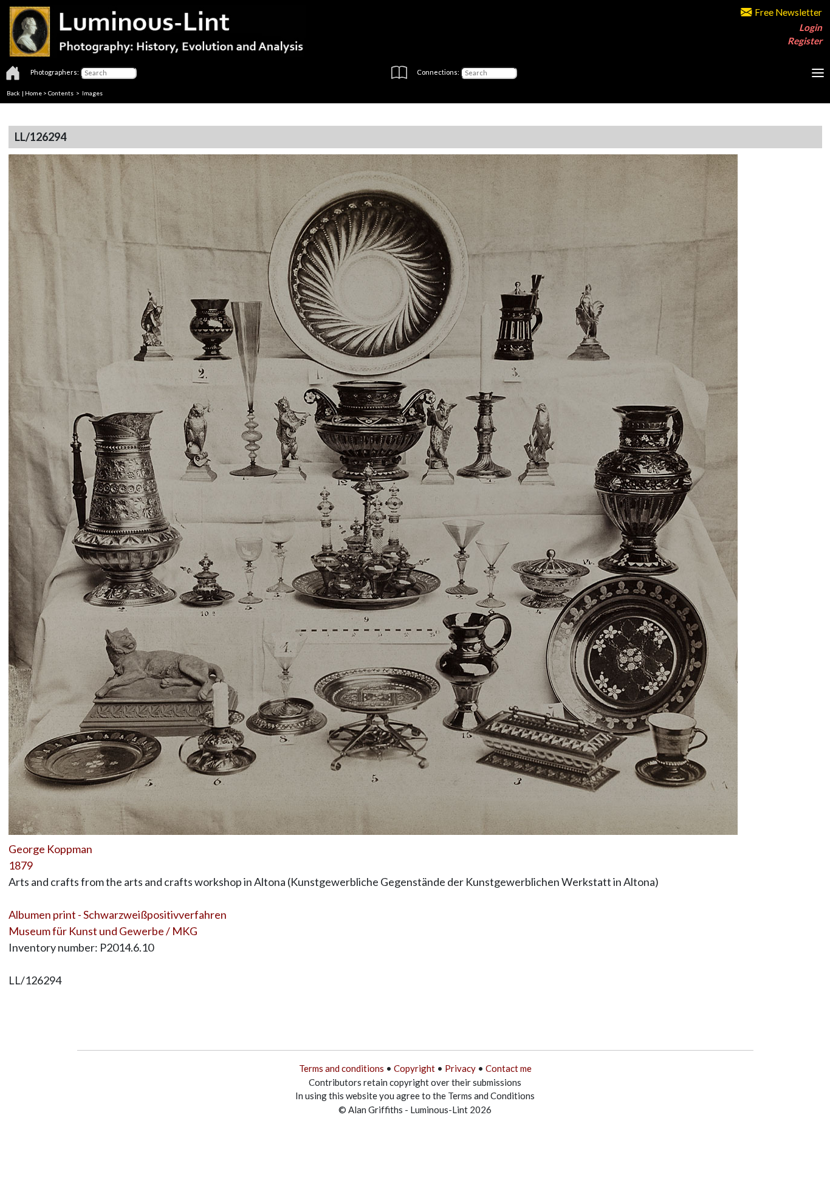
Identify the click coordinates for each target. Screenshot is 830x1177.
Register (804, 40)
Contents (61, 93)
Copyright (414, 1068)
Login (810, 27)
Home (33, 93)
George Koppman (50, 849)
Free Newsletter (788, 12)
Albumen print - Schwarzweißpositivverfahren (118, 914)
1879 (21, 865)
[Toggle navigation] (818, 73)
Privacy (460, 1068)
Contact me (508, 1068)
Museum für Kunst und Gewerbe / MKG (103, 931)
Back (13, 93)
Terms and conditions (341, 1068)
